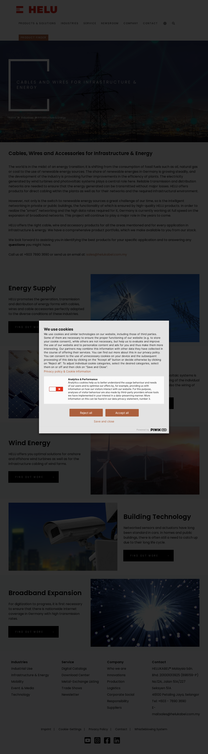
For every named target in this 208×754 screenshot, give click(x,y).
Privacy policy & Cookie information (67, 371)
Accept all (122, 412)
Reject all (86, 412)
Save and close (104, 421)
